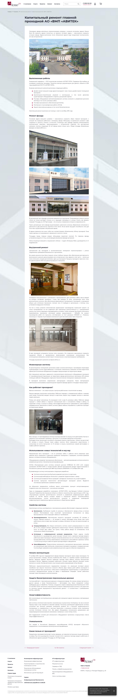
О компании (27, 4)
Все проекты (60, 647)
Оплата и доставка (13, 687)
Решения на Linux (57, 664)
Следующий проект (85, 647)
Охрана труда (12, 673)
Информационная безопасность (34, 680)
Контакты (57, 4)
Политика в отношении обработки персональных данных (15, 682)
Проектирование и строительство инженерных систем (34, 664)
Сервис (26, 677)
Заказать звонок (87, 4)
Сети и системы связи (59, 676)
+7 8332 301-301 (87, 3)
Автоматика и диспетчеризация (33, 672)
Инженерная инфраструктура (33, 658)
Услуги (35, 4)
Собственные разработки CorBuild (34, 682)
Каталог (49, 4)
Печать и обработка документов (62, 669)
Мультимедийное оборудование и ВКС (62, 672)
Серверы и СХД (57, 666)
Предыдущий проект (33, 647)
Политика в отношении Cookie (15, 677)
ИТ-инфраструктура (58, 658)
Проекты (42, 4)
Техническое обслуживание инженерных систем (32, 669)
